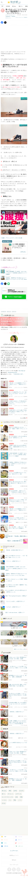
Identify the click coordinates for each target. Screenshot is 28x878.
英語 (10, 790)
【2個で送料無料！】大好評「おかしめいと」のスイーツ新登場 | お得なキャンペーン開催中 (16, 568)
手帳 (15, 800)
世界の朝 (6, 846)
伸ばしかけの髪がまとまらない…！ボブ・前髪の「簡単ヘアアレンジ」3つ (16, 556)
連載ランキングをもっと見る (20, 649)
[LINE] (8, 284)
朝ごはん (4, 790)
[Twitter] (5, 23)
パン (10, 800)
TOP (5, 836)
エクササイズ (3, 311)
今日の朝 (20, 836)
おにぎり (21, 790)
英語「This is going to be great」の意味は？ (16, 595)
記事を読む (23, 251)
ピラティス (14, 311)
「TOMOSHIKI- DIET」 (18, 374)
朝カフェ (20, 839)
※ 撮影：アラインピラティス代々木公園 (11, 238)
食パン (3, 793)
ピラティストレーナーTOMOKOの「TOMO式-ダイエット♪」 (10, 16)
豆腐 (21, 797)
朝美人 (5, 843)
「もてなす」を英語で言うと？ (13, 607)
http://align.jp (22, 370)
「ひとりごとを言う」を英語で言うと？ (15, 601)
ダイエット (9, 311)
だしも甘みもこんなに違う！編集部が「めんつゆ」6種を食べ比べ (16, 585)
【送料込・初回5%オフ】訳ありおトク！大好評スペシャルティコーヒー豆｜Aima (16, 574)
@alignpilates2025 (12, 372)
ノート (19, 800)
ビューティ (20, 843)
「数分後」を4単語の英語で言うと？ (14, 550)
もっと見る (23, 418)
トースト (4, 800)
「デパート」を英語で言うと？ (13, 561)
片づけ (3, 803)
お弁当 (15, 790)
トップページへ (14, 850)
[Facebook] (2, 23)
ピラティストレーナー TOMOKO (21, 17)
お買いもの (20, 846)
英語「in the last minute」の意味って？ (15, 612)
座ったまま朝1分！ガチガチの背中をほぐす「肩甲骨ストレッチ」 (16, 591)
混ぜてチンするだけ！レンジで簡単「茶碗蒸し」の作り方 (14, 580)
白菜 (16, 797)
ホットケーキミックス (7, 797)
